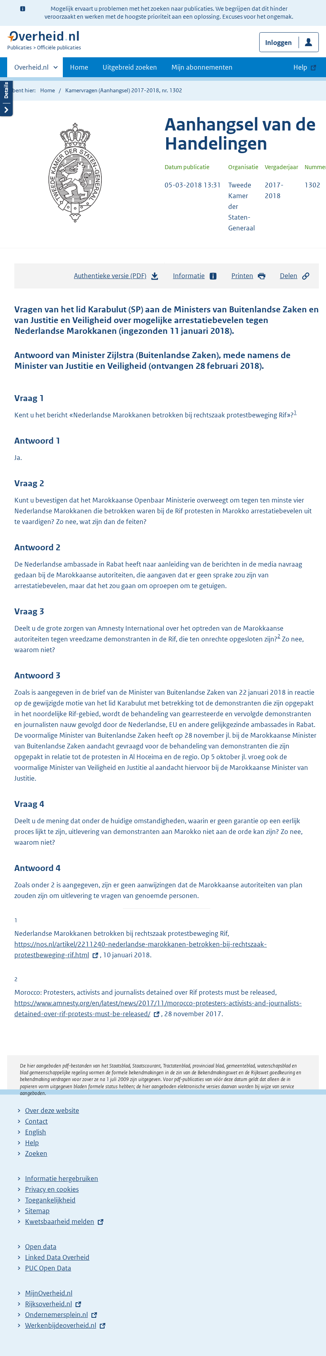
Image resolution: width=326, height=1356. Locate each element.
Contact (36, 1121)
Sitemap (37, 1210)
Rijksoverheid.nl (48, 1304)
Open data (40, 1246)
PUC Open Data (48, 1268)
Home (79, 67)
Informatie (189, 275)
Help (32, 1142)
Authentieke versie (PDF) (112, 278)
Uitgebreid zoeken (130, 67)
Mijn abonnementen (202, 67)
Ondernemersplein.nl (56, 1314)
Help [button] (300, 67)
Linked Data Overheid (57, 1257)
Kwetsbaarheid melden (59, 1221)
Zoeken (36, 1153)
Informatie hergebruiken (61, 1178)
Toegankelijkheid (50, 1200)
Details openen (6, 96)
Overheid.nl (31, 70)
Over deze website (52, 1110)
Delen (288, 275)
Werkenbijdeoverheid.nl (60, 1325)
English (35, 1132)
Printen (242, 275)
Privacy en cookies (52, 1189)
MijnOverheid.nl (48, 1293)
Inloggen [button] (278, 42)
